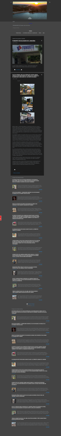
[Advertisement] (47, 49)
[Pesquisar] (49, 2)
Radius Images (32, 305)
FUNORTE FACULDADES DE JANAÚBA (23, 41)
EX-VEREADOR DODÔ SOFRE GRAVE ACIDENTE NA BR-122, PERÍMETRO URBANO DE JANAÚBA (29, 359)
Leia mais (40, 189)
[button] (41, 40)
